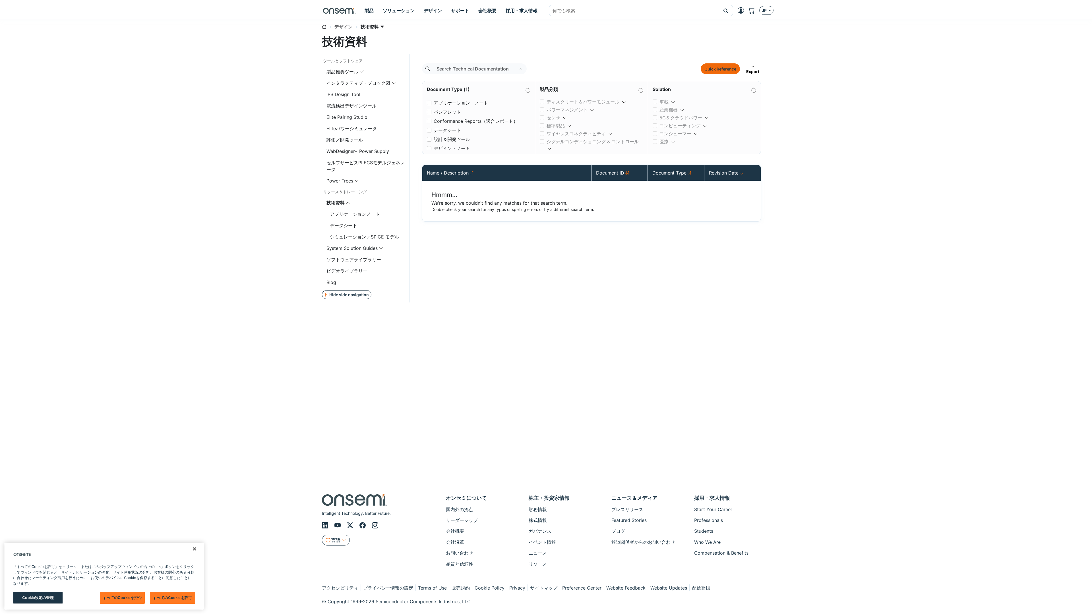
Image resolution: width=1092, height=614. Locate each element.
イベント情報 (542, 542)
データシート (343, 225)
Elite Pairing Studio (346, 117)
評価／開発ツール (344, 140)
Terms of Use (432, 588)
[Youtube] (338, 525)
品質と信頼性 (459, 564)
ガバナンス (540, 531)
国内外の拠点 (459, 509)
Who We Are (707, 542)
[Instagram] (375, 525)
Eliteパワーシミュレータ (351, 128)
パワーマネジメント (567, 110)
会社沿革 (455, 542)
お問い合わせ (459, 553)
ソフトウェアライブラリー (353, 259)
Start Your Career (713, 509)
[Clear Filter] (527, 89)
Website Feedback (626, 588)
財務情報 (538, 509)
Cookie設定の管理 (37, 597)
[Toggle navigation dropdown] (362, 71)
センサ (553, 118)
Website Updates (668, 588)
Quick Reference (720, 69)
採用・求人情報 (712, 498)
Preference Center (581, 588)
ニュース (538, 553)
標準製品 (556, 125)
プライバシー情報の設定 (388, 588)
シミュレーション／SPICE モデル (364, 237)
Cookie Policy (489, 588)
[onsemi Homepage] (339, 10)
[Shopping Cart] (753, 10)
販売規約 (461, 588)
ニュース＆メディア (634, 498)
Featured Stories (629, 520)
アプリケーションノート (355, 214)
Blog (331, 282)
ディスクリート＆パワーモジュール (583, 102)
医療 (664, 141)
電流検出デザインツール (351, 106)
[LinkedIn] (326, 525)
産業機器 (668, 110)
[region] (104, 576)
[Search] (427, 68)
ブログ (618, 531)
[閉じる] (194, 549)
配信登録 (701, 588)
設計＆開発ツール (452, 139)
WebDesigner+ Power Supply (357, 151)
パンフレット (447, 112)
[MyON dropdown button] (742, 10)
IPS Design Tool (343, 94)
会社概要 (455, 531)
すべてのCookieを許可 (172, 597)
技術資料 (335, 203)
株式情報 (538, 520)
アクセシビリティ (340, 588)
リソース (538, 564)
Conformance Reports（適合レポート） (476, 121)
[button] (726, 10)
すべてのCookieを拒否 (122, 597)
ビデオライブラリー (346, 271)
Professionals (708, 520)
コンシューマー (675, 133)
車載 (664, 102)
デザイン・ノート (452, 148)
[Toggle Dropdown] (624, 99)
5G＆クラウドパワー (680, 118)
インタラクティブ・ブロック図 (358, 83)
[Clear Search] (521, 68)
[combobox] (634, 10)
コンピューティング (679, 125)
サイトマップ (543, 588)
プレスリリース (627, 509)
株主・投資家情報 (549, 498)
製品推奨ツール (342, 71)
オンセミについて (466, 498)
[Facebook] (363, 525)
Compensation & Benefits (721, 553)
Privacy (517, 588)
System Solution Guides (352, 248)
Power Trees (339, 181)
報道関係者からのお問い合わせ (643, 542)
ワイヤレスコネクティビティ (576, 133)
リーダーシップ (462, 520)
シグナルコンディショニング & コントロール (593, 141)
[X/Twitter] (351, 525)
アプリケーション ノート (461, 103)
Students (703, 531)
